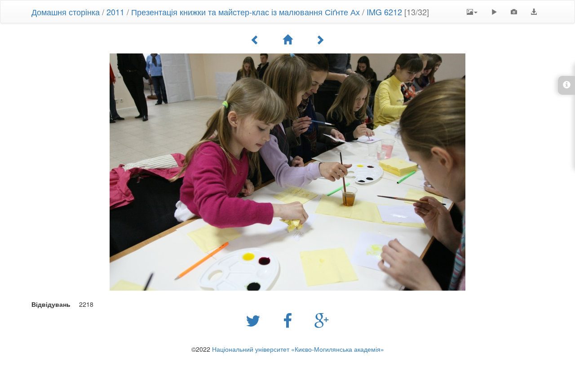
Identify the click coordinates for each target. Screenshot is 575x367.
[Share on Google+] (321, 320)
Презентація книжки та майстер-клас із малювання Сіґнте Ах (245, 12)
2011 (115, 12)
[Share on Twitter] (255, 320)
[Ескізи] (287, 39)
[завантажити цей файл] (534, 11)
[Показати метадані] (514, 11)
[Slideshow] (494, 11)
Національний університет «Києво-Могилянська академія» (298, 349)
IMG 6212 (384, 12)
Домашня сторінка (65, 12)
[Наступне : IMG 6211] (320, 39)
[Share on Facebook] (289, 320)
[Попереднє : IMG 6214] (255, 39)
